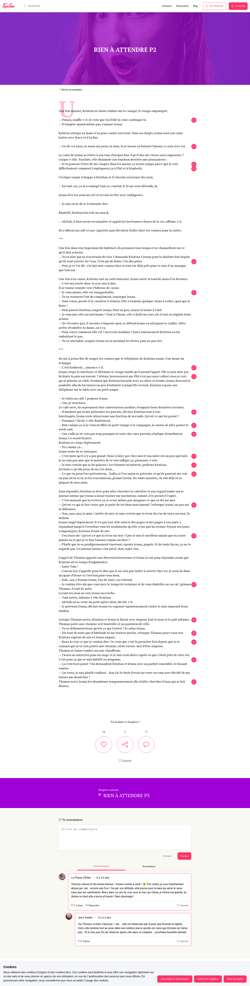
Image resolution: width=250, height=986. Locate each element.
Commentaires (101, 866)
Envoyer (184, 856)
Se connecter (216, 6)
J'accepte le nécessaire (175, 978)
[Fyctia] (9, 6)
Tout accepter (235, 978)
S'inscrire (240, 6)
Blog (195, 6)
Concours (167, 6)
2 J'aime (78, 905)
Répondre (93, 905)
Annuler (167, 856)
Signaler (126, 760)
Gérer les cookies (208, 978)
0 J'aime (85, 941)
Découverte (182, 6)
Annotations (149, 866)
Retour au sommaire (71, 89)
